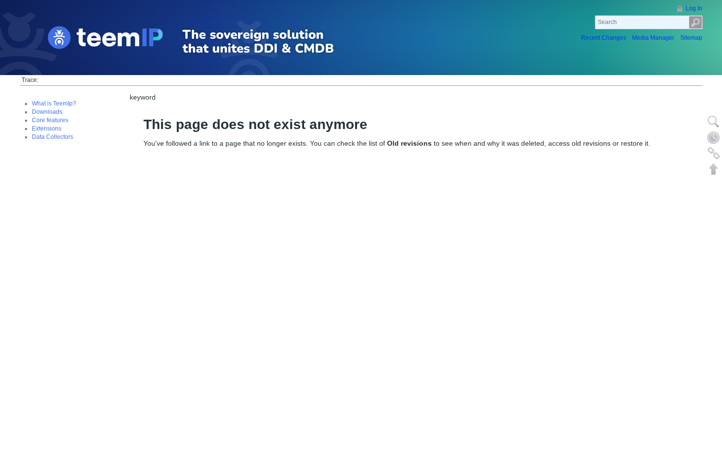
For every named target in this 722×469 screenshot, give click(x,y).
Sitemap (691, 37)
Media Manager (653, 37)
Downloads (47, 111)
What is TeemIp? (54, 103)
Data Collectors (52, 136)
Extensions (46, 128)
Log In (694, 8)
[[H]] (207, 42)
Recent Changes (603, 37)
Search (695, 22)
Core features (50, 120)
